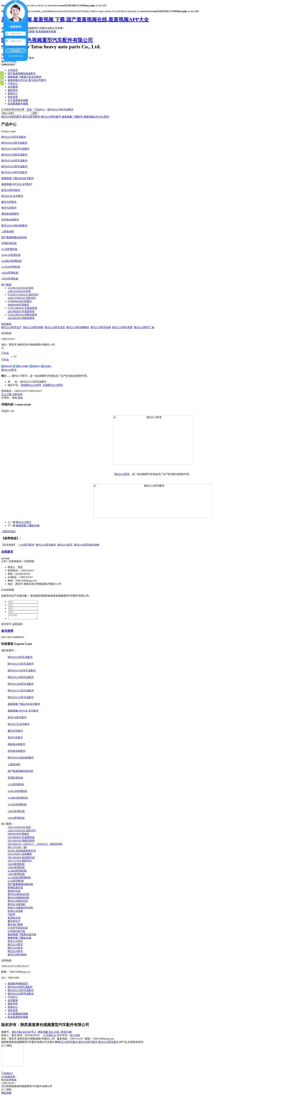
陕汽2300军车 (15, 947)
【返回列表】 (9, 531)
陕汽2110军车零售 (122, 327)
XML (57, 1032)
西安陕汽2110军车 (31, 385)
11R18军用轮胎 (9, 278)
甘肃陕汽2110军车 (53, 385)
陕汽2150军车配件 (51, 116)
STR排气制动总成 (18, 927)
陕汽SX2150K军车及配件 (15, 148)
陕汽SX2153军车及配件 (14, 166)
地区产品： (14, 385)
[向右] (5, 359)
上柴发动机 (7, 231)
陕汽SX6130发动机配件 (14, 225)
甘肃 (69, 1032)
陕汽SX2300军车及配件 (14, 160)
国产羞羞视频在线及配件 (22, 73)
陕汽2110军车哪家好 (77, 327)
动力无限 (75, 1035)
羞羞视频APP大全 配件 (96, 116)
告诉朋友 (47, 366)
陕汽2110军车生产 (11, 327)
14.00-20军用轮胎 (11, 255)
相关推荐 (7, 630)
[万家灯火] (49, 1035)
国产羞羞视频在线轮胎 (14, 237)
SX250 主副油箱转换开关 (22, 850)
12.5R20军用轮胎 (10, 267)
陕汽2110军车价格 (101, 327)
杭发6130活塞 (15, 911)
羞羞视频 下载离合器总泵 (22, 934)
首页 (29, 109)
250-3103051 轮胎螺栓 (20, 854)
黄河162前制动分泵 (18, 894)
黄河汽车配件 (9, 207)
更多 (20, 397)
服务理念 (13, 90)
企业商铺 (29, 31)
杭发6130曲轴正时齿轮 (20, 907)
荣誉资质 (13, 97)
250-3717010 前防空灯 (20, 860)
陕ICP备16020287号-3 (23, 1032)
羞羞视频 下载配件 (72, 116)
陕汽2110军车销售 (33, 327)
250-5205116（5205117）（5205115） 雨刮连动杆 (35, 844)
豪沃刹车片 (14, 921)
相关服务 (6, 324)
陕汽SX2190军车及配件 (14, 154)
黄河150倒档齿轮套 (18, 897)
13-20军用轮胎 (9, 249)
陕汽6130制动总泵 (18, 901)
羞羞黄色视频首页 (18, 983)
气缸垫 (11, 914)
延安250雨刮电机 (17, 954)
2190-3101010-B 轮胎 (19, 291)
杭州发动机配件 (10, 219)
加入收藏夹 (24, 366)
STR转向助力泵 (16, 931)
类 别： (14, 381)
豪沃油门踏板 (15, 924)
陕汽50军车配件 (31, 116)
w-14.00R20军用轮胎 (19, 877)
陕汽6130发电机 (17, 904)
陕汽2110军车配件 (46, 544)
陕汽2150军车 (15, 951)
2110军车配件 (26, 544)
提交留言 (6, 624)
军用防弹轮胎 (9, 243)
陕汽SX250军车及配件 (13, 137)
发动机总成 (14, 917)
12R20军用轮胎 (9, 272)
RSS (51, 1032)
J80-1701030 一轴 (17, 847)
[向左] (5, 353)
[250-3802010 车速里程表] (22, 308)
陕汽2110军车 (9, 370)
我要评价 (36, 366)
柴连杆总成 (14, 891)
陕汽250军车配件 (88, 1042)
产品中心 (13, 83)
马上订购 (6, 394)
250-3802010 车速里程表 (21, 311)
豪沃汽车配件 (9, 202)
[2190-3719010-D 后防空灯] (23, 294)
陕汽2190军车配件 (11, 116)
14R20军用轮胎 (16, 874)
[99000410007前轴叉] (20, 301)
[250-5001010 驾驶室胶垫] (22, 314)
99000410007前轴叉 (18, 304)
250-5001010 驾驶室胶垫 (21, 318)
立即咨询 (17, 394)
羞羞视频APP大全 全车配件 (16, 184)
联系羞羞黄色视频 (46, 31)
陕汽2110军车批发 (55, 327)
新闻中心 (13, 93)
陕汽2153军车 (23, 522)
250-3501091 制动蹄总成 (21, 857)
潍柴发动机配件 (10, 213)
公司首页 (13, 70)
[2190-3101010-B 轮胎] (20, 288)
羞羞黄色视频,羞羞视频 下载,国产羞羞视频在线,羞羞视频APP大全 (75, 19)
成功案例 (13, 87)
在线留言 (7, 551)
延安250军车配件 (10, 190)
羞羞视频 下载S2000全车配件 (17, 178)
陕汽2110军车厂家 (144, 327)
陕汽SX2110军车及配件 (60, 109)
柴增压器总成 (15, 887)
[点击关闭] (1, 1070)
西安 (63, 1032)
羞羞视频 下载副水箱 (28, 525)
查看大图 (8, 366)
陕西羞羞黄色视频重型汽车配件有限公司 (47, 40)
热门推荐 (6, 284)
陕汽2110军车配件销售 (86, 544)
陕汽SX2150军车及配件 (14, 143)
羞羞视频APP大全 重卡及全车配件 (27, 80)
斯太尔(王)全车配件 (12, 196)
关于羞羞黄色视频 (18, 100)
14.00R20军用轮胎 (11, 261)
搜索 (35, 113)
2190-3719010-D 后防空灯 (22, 298)
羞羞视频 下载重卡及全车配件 (24, 76)
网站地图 (42, 1032)
